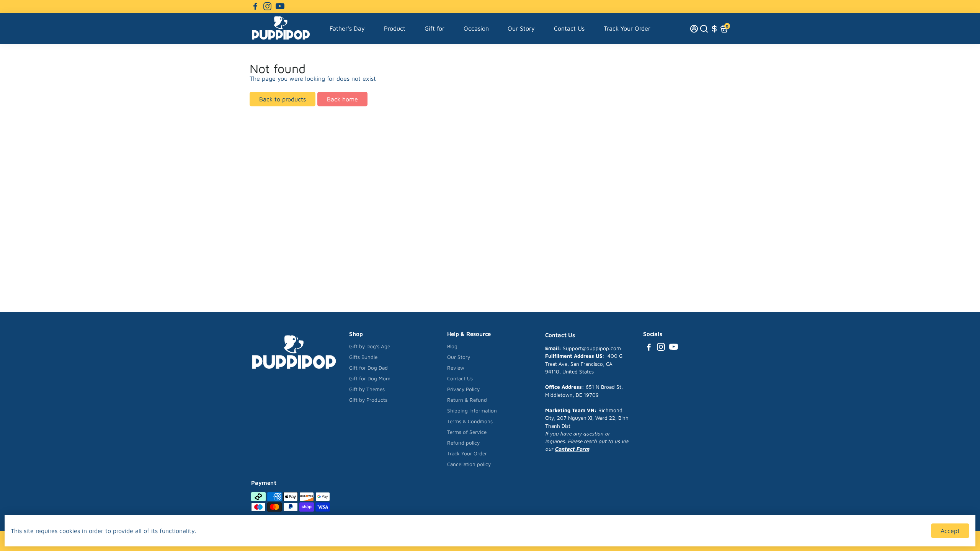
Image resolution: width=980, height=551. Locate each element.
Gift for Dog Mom (369, 378)
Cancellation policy (469, 464)
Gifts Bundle (363, 357)
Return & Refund (467, 400)
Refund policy (463, 443)
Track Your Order (627, 28)
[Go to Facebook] (255, 6)
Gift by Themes (367, 389)
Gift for (434, 28)
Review (455, 368)
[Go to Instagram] (267, 6)
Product (394, 28)
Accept (950, 530)
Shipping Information (472, 411)
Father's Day (347, 28)
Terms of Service (467, 432)
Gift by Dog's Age (369, 346)
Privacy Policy (463, 389)
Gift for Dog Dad (368, 368)
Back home (342, 99)
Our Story (521, 28)
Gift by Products (368, 400)
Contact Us (569, 28)
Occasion (476, 28)
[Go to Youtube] (280, 6)
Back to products (282, 99)
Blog (452, 346)
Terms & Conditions (470, 421)
